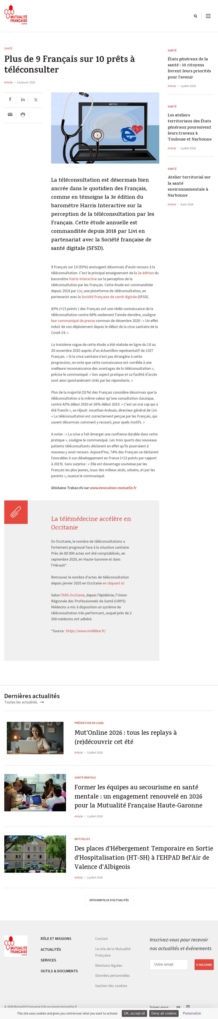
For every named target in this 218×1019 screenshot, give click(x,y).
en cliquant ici (113, 583)
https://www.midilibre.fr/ (86, 631)
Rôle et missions (56, 938)
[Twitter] (36, 99)
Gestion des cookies (111, 985)
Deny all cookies (163, 1013)
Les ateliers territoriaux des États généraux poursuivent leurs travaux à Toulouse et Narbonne (190, 128)
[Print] (23, 115)
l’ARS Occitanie (73, 595)
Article (8, 82)
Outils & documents (59, 970)
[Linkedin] (23, 99)
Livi (79, 291)
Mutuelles (82, 839)
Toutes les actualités (21, 702)
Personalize (192, 1013)
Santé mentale (85, 777)
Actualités (51, 949)
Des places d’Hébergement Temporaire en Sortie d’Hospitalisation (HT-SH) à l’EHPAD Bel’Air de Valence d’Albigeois (144, 858)
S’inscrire (204, 964)
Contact (101, 938)
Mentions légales (108, 965)
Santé (8, 48)
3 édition (146, 273)
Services (48, 960)
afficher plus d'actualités (109, 900)
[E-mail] (10, 115)
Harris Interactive (83, 279)
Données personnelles (112, 975)
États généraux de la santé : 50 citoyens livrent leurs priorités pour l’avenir (189, 69)
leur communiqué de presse (73, 321)
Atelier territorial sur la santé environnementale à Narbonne (189, 187)
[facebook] (10, 99)
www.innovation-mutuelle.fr (113, 488)
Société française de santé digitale (109, 297)
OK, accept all (134, 1013)
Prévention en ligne (89, 723)
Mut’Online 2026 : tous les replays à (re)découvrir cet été (126, 738)
